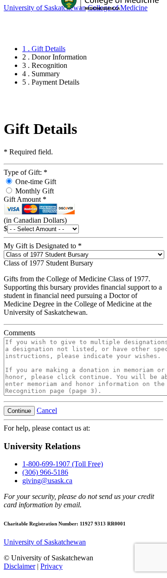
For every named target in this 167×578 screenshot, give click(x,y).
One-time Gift (34, 182)
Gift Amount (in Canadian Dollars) (35, 209)
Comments (19, 333)
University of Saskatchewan (45, 542)
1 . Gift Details (43, 49)
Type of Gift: (25, 172)
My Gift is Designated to (43, 246)
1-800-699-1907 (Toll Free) (62, 464)
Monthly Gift (33, 191)
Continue (19, 410)
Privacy (51, 566)
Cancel (47, 410)
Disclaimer (19, 566)
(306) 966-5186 (45, 472)
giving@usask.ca (47, 481)
